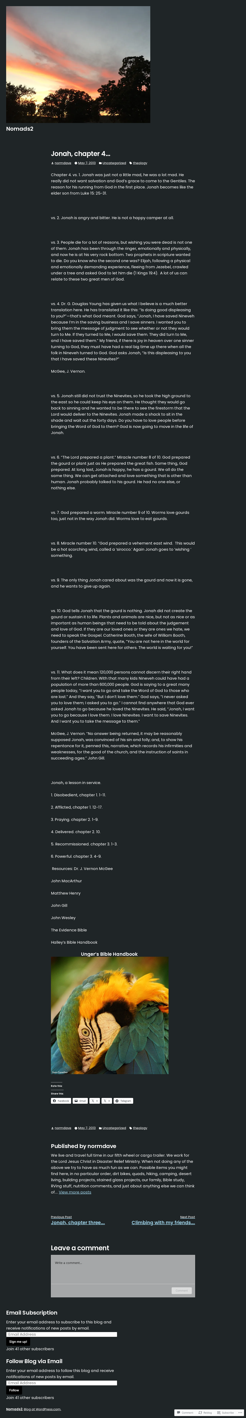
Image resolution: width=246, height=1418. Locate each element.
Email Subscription (31, 1312)
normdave (63, 163)
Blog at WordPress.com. (42, 1409)
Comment (182, 1290)
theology (140, 163)
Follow (14, 1390)
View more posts (75, 1192)
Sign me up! (18, 1342)
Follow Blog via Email (34, 1361)
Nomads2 (19, 129)
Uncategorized (114, 163)
